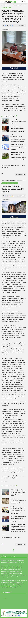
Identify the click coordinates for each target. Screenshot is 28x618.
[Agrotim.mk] (10, 1)
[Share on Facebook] (5, 25)
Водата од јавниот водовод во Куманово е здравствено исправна (18, 121)
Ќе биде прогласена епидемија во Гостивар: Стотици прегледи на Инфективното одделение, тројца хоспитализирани (17, 138)
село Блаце (5, 167)
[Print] (12, 25)
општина (23, 165)
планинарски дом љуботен (12, 537)
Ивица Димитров (15, 165)
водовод (7, 165)
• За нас (5, 598)
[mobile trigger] (3, 1)
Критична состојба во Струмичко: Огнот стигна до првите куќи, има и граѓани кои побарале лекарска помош (18, 492)
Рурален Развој (6, 7)
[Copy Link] (10, 25)
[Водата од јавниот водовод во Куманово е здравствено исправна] (5, 121)
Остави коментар (21, 174)
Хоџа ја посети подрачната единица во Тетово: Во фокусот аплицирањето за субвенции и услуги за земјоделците (17, 510)
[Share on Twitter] (8, 25)
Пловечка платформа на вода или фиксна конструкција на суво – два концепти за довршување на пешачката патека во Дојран (18, 156)
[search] (22, 1)
